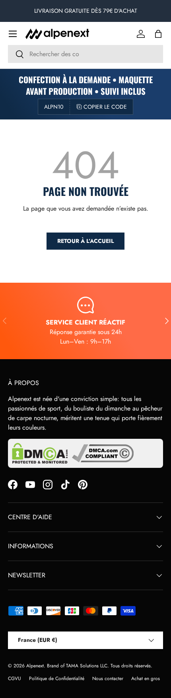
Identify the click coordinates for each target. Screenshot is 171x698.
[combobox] (85, 54)
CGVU (14, 678)
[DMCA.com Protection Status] (40, 453)
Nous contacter (107, 678)
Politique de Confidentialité (56, 678)
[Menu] (12, 34)
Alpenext (35, 665)
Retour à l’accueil (85, 241)
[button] (158, 34)
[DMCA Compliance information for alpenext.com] (103, 453)
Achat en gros (145, 678)
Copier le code (105, 107)
